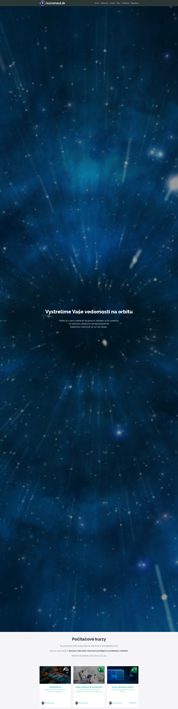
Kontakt (112, 3)
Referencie (104, 3)
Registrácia (134, 3)
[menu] (115, 3)
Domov (97, 3)
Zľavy (118, 3)
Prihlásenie (125, 3)
